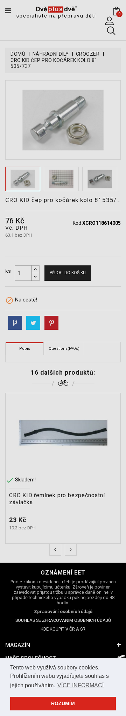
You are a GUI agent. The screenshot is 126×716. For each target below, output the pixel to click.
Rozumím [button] (63, 703)
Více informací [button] (80, 685)
